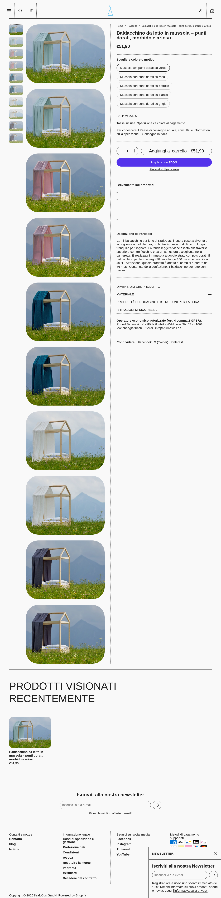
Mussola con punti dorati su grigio (143, 103)
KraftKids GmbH (45, 895)
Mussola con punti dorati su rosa (142, 77)
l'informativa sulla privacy (190, 890)
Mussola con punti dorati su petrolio (144, 86)
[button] (20, 10)
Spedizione (144, 123)
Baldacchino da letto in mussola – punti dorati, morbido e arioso (30, 741)
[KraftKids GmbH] (110, 11)
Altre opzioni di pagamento (164, 169)
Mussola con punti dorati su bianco (144, 95)
